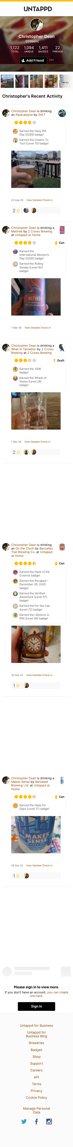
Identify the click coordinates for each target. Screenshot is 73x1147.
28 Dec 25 (17, 865)
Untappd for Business (36, 1025)
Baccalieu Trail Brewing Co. (32, 550)
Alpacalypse (24, 114)
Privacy (36, 1091)
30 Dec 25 (17, 675)
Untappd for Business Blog (36, 1034)
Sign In (36, 1006)
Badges (36, 1050)
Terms (36, 1084)
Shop (37, 1057)
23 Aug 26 (17, 200)
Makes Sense (20, 782)
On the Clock (25, 548)
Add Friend (35, 60)
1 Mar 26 (16, 442)
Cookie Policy (36, 1097)
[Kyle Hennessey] (26, 210)
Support (36, 1063)
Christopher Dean (23, 111)
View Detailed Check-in (39, 200)
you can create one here (49, 994)
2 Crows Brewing (40, 231)
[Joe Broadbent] (33, 210)
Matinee (16, 231)
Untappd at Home (27, 235)
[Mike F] (26, 452)
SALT (41, 114)
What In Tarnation (23, 349)
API (36, 1077)
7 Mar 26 (16, 327)
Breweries (36, 1043)
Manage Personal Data (36, 1110)
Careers (36, 1070)
